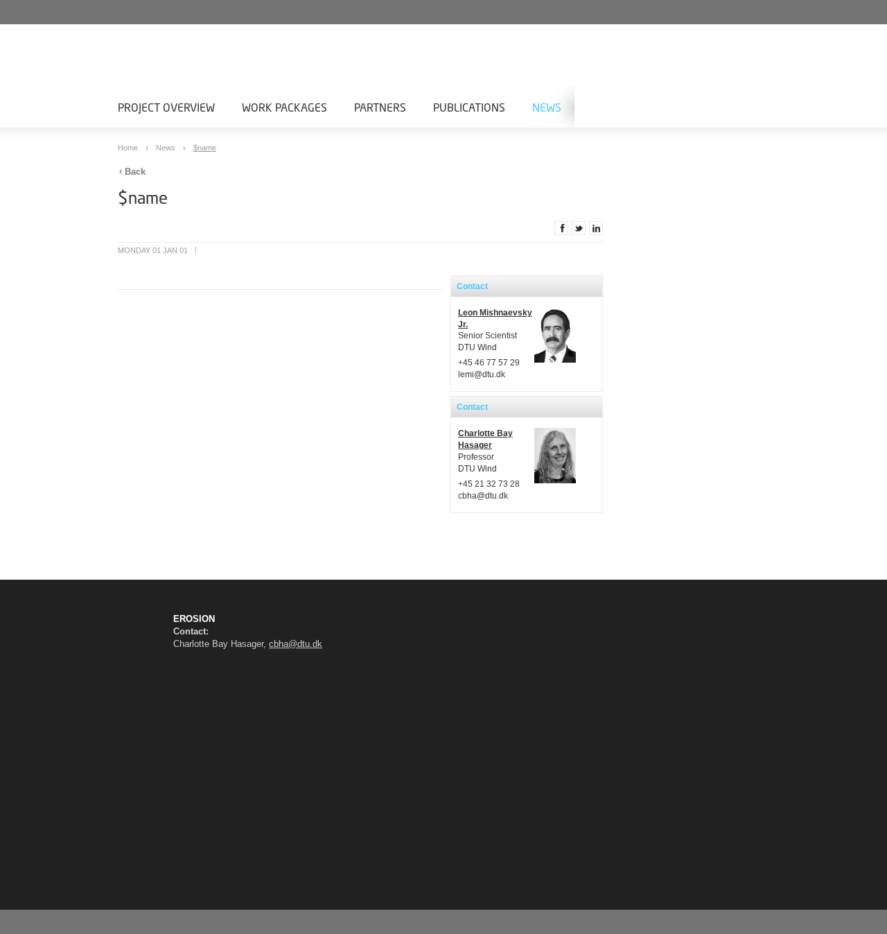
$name (204, 148)
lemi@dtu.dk (481, 374)
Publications (469, 107)
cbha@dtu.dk (483, 496)
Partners (380, 107)
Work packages (284, 107)
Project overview (166, 107)
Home (129, 148)
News (546, 107)
